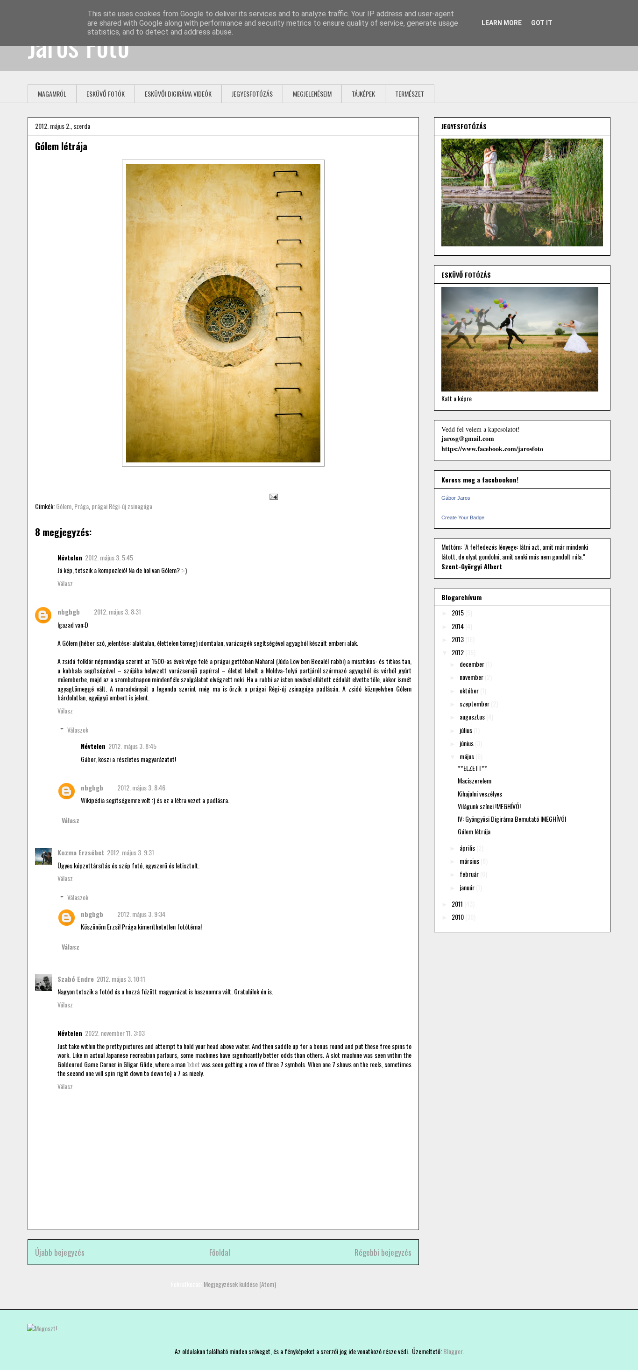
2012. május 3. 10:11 (121, 979)
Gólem (63, 506)
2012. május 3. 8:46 (141, 787)
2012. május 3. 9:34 (141, 914)
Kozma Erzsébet (80, 852)
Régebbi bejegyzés (382, 1252)
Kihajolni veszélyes (480, 793)
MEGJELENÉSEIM (312, 93)
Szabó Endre (75, 979)
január (468, 887)
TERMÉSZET (409, 93)
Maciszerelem (474, 780)
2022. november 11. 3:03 (115, 1033)
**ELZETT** (472, 768)
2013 (458, 639)
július (467, 730)
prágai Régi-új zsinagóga (122, 506)
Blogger (452, 1351)
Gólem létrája (61, 146)
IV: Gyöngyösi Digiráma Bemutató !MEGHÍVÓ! (512, 819)
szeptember (475, 703)
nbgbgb (68, 611)
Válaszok (77, 729)
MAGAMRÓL (52, 93)
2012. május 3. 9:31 (130, 852)
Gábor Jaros (455, 498)
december (473, 664)
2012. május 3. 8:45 (132, 746)
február (470, 874)
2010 (458, 917)
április (468, 848)
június (467, 743)
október (470, 690)
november (472, 677)
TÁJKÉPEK (363, 93)
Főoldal (219, 1252)
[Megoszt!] (42, 1328)
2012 (458, 652)
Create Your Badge (462, 517)
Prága (81, 506)
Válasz (65, 583)
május (467, 756)
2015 (458, 612)
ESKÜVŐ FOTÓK (105, 93)
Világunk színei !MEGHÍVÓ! (489, 806)
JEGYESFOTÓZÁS (252, 93)
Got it (542, 23)
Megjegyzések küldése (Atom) (240, 1284)
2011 (458, 904)
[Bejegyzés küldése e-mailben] (272, 496)
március (470, 861)
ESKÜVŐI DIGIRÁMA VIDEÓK (178, 93)
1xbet (193, 1064)
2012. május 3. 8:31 (117, 611)
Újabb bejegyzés (60, 1252)
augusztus (473, 716)
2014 (458, 626)
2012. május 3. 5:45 (109, 557)
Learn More (502, 23)
